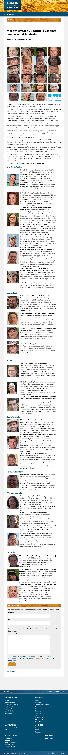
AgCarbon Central (11, 705)
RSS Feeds (39, 730)
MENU (11, 14)
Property (38, 711)
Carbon (38, 707)
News (37, 700)
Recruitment (40, 719)
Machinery (39, 717)
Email (10, 620)
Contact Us (9, 740)
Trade (37, 715)
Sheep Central (10, 702)
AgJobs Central (10, 709)
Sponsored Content (42, 705)
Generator (60, 753)
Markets (38, 702)
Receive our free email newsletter (47, 728)
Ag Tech (38, 721)
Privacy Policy (10, 744)
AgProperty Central (12, 707)
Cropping (38, 709)
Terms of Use (10, 747)
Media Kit (8, 730)
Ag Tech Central (11, 711)
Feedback (38, 732)
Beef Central (9, 700)
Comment (12, 634)
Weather (38, 713)
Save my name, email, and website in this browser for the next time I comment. (33, 630)
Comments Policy (39, 658)
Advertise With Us (11, 728)
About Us (8, 713)
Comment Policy (11, 742)
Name (11, 612)
